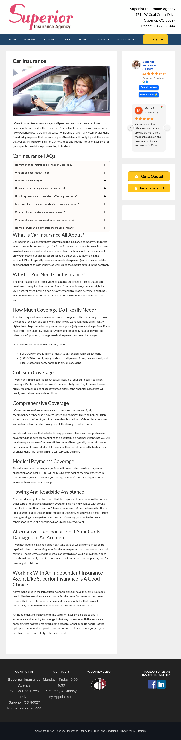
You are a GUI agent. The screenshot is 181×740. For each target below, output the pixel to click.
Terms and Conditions (106, 730)
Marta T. (149, 108)
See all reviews (149, 87)
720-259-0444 (164, 26)
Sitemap (141, 730)
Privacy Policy (127, 730)
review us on (147, 94)
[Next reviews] (167, 128)
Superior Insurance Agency (149, 65)
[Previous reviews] (131, 128)
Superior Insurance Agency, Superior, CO (41, 17)
